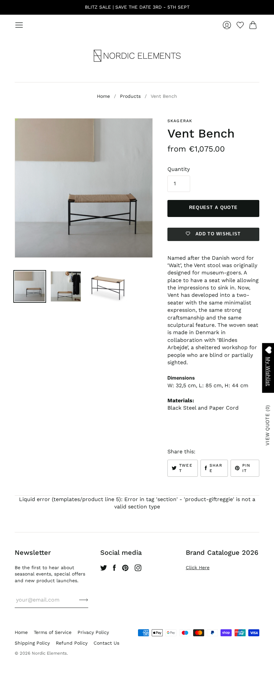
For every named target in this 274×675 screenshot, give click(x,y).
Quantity (178, 169)
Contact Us (106, 643)
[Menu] (19, 25)
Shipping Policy (32, 643)
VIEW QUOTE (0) (267, 425)
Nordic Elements (49, 653)
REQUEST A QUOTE (213, 207)
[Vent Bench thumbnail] (30, 286)
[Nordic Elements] (137, 55)
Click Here (198, 567)
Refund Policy (72, 643)
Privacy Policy (93, 632)
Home (103, 96)
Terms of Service (53, 632)
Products (130, 96)
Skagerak (179, 121)
